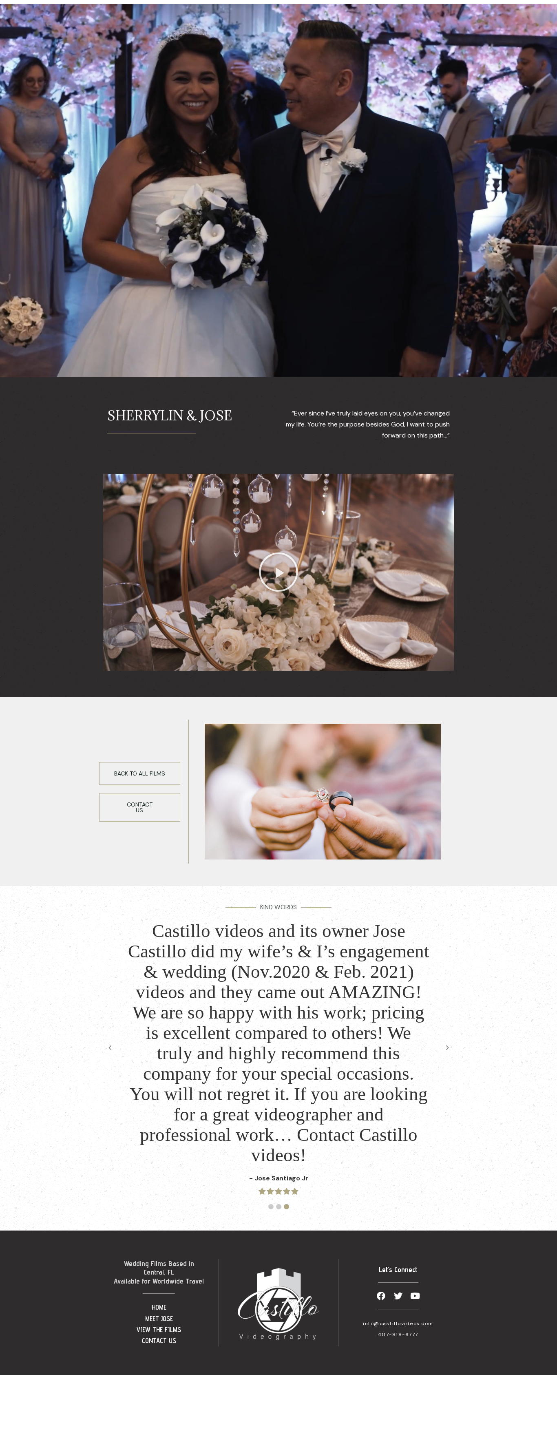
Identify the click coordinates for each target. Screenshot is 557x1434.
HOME (159, 1307)
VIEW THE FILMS (159, 1330)
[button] (278, 572)
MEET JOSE (159, 1319)
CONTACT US (159, 1341)
